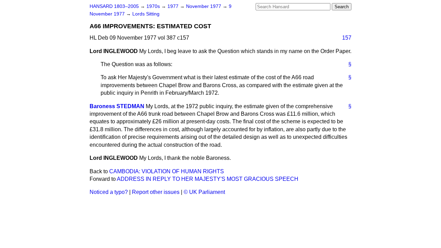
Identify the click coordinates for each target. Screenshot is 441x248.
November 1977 (204, 6)
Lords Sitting (146, 14)
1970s (153, 6)
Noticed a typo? (109, 192)
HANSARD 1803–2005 (114, 6)
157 (346, 38)
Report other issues (156, 192)
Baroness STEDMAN (117, 106)
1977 (173, 6)
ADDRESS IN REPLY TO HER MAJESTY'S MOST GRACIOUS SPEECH (207, 179)
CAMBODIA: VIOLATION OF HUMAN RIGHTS (166, 171)
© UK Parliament (204, 192)
